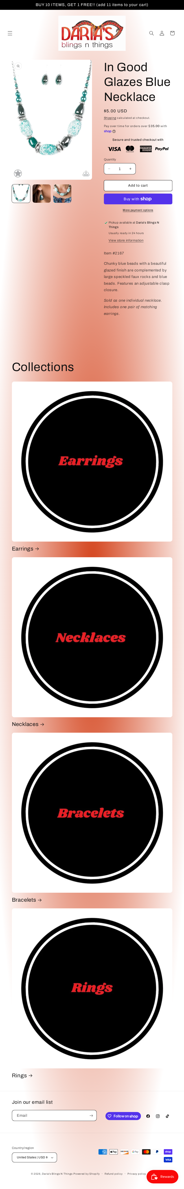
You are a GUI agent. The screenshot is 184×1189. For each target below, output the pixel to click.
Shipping (110, 118)
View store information (126, 240)
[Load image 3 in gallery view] (62, 193)
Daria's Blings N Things (57, 1173)
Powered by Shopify (86, 1173)
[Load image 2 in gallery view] (42, 193)
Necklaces (25, 724)
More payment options (138, 210)
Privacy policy (136, 1173)
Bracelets (24, 900)
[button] (10, 33)
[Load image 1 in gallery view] (21, 193)
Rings (19, 1075)
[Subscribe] (91, 1115)
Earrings (22, 549)
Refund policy (114, 1173)
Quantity (110, 159)
